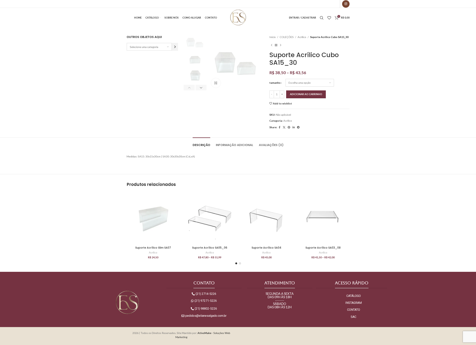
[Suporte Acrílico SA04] (266, 217)
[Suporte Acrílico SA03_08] (323, 217)
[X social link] (284, 127)
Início (272, 37)
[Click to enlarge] (216, 83)
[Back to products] (276, 45)
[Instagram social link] (346, 4)
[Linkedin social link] (293, 127)
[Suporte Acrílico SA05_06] (209, 217)
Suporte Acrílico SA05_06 (209, 248)
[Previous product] (271, 45)
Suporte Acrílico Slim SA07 (153, 248)
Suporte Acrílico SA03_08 (323, 248)
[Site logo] (238, 17)
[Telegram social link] (298, 127)
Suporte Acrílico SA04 (266, 248)
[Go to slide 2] (240, 263)
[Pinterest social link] (289, 127)
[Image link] (127, 302)
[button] (189, 87)
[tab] (201, 143)
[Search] (321, 18)
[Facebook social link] (279, 127)
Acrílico (302, 37)
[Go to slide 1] (236, 263)
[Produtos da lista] (329, 18)
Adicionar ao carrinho (306, 94)
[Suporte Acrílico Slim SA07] (153, 217)
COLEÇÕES (287, 37)
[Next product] (280, 45)
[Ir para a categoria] (175, 47)
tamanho (275, 82)
